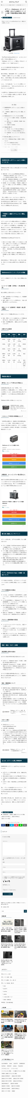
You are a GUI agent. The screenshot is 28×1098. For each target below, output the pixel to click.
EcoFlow (5, 991)
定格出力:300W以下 (6, 1076)
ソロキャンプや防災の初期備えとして (15, 130)
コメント (5, 841)
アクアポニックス (5, 1068)
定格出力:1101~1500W (6, 1078)
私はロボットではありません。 (10, 889)
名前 (4, 862)
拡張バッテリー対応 (6, 818)
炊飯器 (13, 1091)
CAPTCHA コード (6, 884)
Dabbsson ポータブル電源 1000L (10, 445)
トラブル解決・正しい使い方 (9, 980)
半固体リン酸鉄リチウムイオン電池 (17, 814)
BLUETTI (5, 988)
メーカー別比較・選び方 (8, 983)
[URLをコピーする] (25, 825)
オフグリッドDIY (7, 974)
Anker (4, 986)
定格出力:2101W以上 (6, 816)
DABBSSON (5, 814)
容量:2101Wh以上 (15, 816)
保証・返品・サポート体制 (11, 147)
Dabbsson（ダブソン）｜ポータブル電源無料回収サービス (17, 750)
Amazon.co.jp (16, 53)
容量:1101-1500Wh (15, 1086)
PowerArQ (20, 1066)
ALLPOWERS (5, 1063)
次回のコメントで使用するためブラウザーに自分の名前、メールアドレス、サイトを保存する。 (14, 877)
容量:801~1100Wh (6, 1086)
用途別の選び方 (8, 127)
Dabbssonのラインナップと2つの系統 (14, 116)
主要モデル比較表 (11, 124)
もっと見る (14, 150)
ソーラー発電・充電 (7, 977)
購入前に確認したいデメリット (12, 136)
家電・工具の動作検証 (8, 1002)
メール (4, 867)
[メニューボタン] (2, 2)
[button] (3, 825)
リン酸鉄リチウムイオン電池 (19, 1071)
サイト (4, 872)
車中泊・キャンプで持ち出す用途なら (15, 129)
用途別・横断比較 (7, 999)
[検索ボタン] (26, 2)
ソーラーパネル (14, 1068)
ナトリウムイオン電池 (6, 1071)
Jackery (5, 994)
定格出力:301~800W (16, 1076)
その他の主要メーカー (7, 17)
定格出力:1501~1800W (18, 1078)
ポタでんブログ (14, 2)
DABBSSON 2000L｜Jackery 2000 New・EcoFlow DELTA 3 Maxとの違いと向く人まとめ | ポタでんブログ (17, 407)
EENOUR (9, 1066)
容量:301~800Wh (14, 1083)
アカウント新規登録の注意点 (13, 144)
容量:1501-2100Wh (6, 1088)
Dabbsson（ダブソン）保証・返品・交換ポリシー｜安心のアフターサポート (18, 712)
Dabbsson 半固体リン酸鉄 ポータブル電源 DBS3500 (13, 502)
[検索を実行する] (25, 911)
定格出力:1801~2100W (6, 1081)
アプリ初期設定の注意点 (12, 142)
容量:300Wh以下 (5, 1083)
